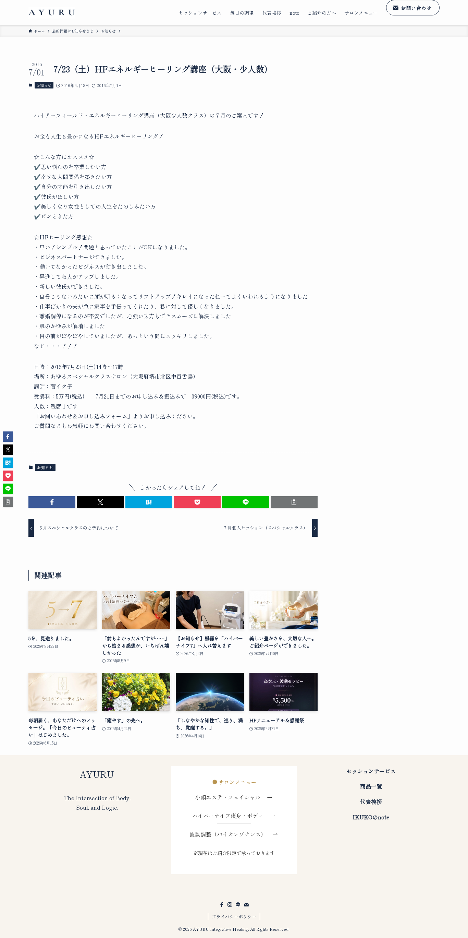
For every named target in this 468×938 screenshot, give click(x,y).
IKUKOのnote (371, 817)
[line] (238, 905)
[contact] (246, 905)
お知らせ (43, 85)
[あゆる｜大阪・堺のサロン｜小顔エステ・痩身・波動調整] (51, 13)
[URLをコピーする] (294, 502)
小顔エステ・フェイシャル (230, 797)
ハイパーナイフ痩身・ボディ (230, 815)
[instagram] (230, 905)
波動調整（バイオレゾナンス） (227, 834)
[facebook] (222, 905)
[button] (51, 502)
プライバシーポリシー (234, 916)
